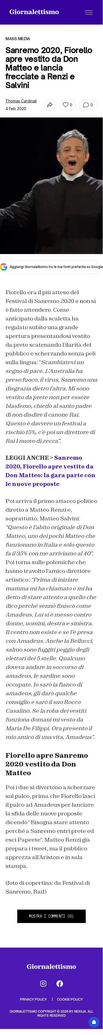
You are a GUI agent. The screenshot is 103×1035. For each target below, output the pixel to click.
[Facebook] (59, 983)
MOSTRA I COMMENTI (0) (51, 916)
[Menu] (88, 12)
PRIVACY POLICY (34, 999)
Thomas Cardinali (21, 101)
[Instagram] (43, 983)
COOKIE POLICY (70, 999)
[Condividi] (50, 105)
